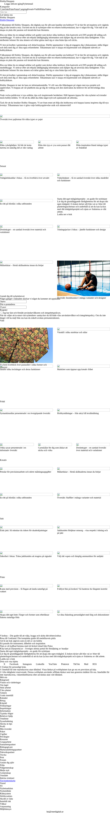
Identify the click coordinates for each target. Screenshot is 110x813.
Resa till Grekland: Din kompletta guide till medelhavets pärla (28, 638)
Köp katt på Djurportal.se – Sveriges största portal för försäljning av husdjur (34, 648)
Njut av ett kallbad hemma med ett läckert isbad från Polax (26, 646)
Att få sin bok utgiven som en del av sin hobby (21, 641)
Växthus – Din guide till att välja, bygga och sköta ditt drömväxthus (30, 635)
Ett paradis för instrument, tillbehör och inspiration (22, 643)
